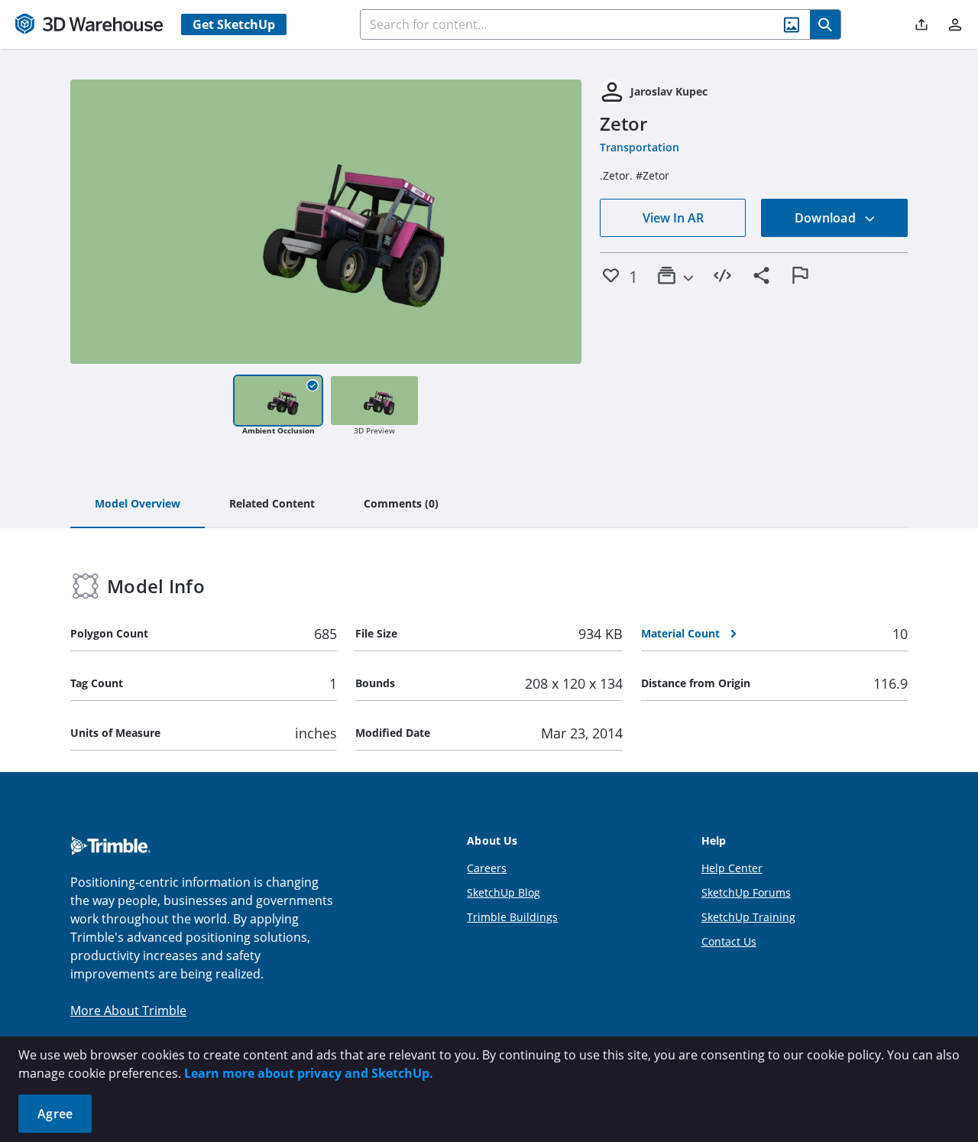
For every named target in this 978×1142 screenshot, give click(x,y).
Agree (55, 1113)
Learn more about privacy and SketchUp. (308, 1073)
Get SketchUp (234, 24)
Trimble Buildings (512, 917)
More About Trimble (128, 1010)
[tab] (137, 504)
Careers (487, 868)
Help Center (732, 868)
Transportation (639, 147)
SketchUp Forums (746, 892)
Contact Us (728, 941)
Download (827, 217)
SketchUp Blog (503, 892)
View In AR (673, 217)
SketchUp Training (748, 917)
